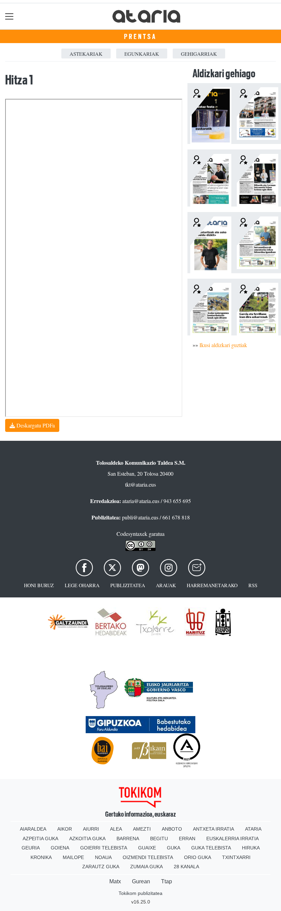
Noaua (103, 857)
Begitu (159, 838)
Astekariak (86, 53)
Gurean (141, 881)
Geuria (31, 847)
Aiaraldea (33, 829)
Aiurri (91, 829)
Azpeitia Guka (40, 838)
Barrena (128, 838)
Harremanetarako (212, 585)
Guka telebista (211, 847)
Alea (116, 829)
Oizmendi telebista (148, 857)
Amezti (142, 829)
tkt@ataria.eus (140, 484)
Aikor (64, 829)
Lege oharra (82, 585)
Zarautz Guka (100, 866)
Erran (187, 838)
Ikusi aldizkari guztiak (223, 344)
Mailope (73, 857)
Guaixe (147, 847)
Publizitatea (127, 585)
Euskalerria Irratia (232, 838)
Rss (252, 585)
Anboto (172, 829)
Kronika (41, 857)
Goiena (60, 847)
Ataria (253, 829)
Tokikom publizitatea (140, 893)
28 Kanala (186, 866)
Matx (115, 881)
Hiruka (251, 847)
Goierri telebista (103, 847)
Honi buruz (39, 585)
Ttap (166, 881)
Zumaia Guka (146, 866)
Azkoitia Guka (87, 838)
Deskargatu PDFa (35, 425)
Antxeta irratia (213, 829)
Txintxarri (236, 857)
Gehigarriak (199, 53)
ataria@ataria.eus (140, 500)
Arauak (166, 585)
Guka (173, 847)
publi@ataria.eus (140, 517)
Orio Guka (197, 857)
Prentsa (140, 36)
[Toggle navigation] (9, 16)
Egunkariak (141, 53)
